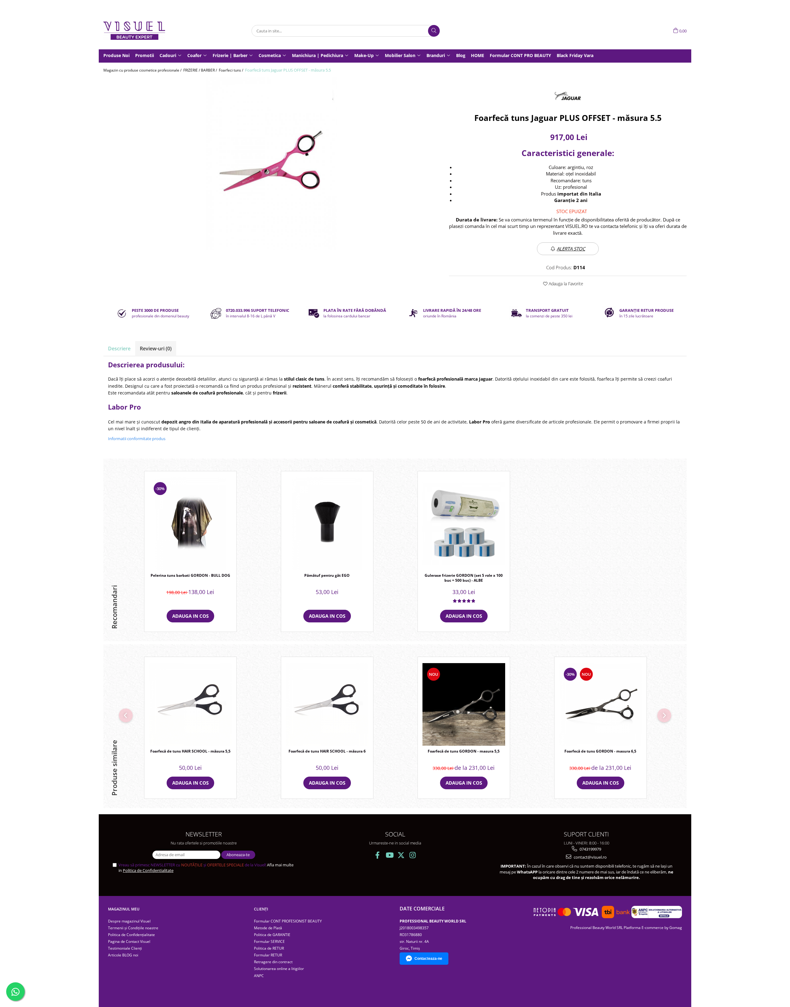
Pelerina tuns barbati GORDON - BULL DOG (190, 575)
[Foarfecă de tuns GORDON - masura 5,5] (463, 704)
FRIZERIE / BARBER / (200, 70)
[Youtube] (389, 855)
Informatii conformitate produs (136, 438)
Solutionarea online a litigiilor (279, 968)
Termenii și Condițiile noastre (133, 928)
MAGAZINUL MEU (123, 909)
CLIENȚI (261, 909)
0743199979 (590, 849)
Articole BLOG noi (123, 955)
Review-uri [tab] (156, 348)
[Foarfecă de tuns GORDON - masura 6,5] (600, 704)
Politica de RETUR (269, 948)
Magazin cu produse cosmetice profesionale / (142, 70)
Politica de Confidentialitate (148, 870)
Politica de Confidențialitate (131, 934)
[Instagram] (412, 855)
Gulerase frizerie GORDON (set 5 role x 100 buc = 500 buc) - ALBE (464, 578)
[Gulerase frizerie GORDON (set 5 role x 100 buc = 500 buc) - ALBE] (463, 523)
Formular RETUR (268, 955)
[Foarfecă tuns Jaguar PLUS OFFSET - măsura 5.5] (271, 163)
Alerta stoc (571, 249)
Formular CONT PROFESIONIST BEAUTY (288, 921)
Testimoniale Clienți (125, 948)
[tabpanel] (271, 163)
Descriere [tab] (119, 348)
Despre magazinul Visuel (129, 921)
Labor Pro (479, 422)
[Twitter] (401, 855)
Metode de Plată (268, 928)
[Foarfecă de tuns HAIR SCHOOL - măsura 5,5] (190, 704)
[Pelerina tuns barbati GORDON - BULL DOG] (190, 523)
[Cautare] (434, 31)
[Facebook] (377, 855)
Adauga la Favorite (565, 284)
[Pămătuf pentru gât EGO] (327, 523)
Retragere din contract (273, 961)
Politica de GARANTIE (272, 934)
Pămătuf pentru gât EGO (327, 575)
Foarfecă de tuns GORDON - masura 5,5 (464, 751)
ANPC (259, 975)
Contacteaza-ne (428, 958)
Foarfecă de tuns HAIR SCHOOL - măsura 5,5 (190, 751)
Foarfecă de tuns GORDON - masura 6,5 (600, 751)
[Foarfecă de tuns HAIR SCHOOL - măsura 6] (327, 704)
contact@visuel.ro (590, 857)
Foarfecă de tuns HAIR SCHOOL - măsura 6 (327, 751)
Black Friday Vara (575, 55)
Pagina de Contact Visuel (129, 941)
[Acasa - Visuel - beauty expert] (134, 31)
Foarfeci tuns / (231, 70)
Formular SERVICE (269, 941)
